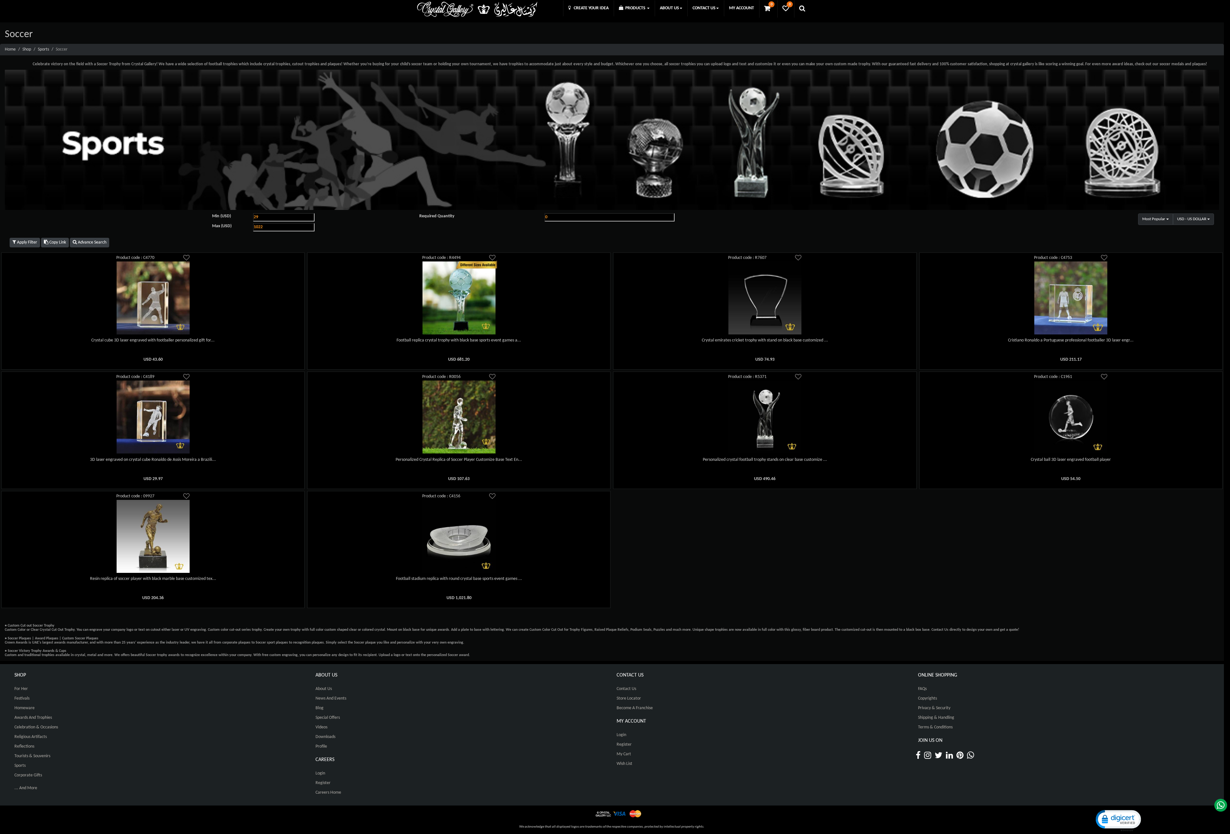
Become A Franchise (635, 708)
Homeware (24, 708)
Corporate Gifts (28, 775)
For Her (21, 688)
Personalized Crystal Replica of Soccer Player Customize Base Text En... (459, 459)
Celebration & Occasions (36, 727)
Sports (43, 49)
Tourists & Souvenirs (32, 756)
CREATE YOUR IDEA (590, 8)
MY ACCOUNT (741, 8)
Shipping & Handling (936, 717)
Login (320, 773)
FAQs (922, 688)
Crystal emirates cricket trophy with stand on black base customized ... (765, 340)
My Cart (624, 754)
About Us (324, 688)
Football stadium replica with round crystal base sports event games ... (459, 578)
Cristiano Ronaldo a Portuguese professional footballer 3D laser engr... (1071, 340)
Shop (26, 49)
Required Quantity (437, 216)
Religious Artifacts (30, 736)
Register (323, 783)
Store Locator (629, 698)
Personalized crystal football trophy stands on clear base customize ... (765, 459)
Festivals (21, 698)
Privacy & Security (934, 708)
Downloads (325, 736)
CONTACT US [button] (704, 8)
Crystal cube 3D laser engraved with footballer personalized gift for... (153, 340)
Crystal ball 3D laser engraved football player (1071, 459)
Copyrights (927, 698)
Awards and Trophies (33, 717)
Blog (320, 708)
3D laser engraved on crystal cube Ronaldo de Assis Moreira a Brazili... (153, 459)
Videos (321, 727)
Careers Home (328, 792)
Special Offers (328, 717)
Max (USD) (222, 226)
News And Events (331, 698)
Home (10, 49)
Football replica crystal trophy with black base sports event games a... (459, 340)
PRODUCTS (634, 8)
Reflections (24, 746)
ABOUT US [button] (669, 8)
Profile (321, 746)
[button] (1118, 820)
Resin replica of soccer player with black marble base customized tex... (153, 578)
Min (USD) (221, 216)
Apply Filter (26, 242)
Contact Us (626, 688)
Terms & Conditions (935, 727)
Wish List (624, 763)
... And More (25, 788)
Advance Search (91, 242)
